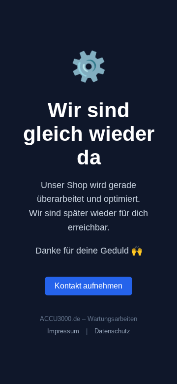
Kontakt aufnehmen (88, 286)
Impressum (63, 331)
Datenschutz (112, 331)
